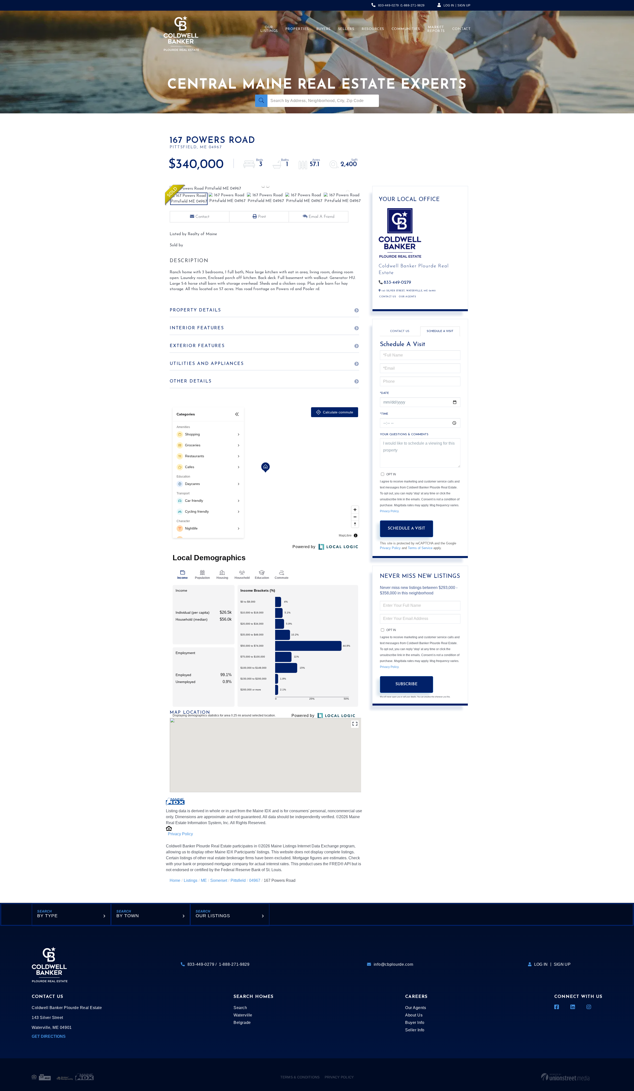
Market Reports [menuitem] (436, 29)
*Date (384, 393)
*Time (384, 413)
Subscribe (407, 684)
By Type (47, 915)
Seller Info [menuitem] (414, 1030)
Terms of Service (420, 548)
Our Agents (407, 296)
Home (175, 880)
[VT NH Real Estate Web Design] (565, 1077)
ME (204, 880)
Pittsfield (238, 880)
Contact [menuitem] (461, 29)
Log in (449, 5)
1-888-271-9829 (413, 5)
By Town (127, 915)
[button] (261, 101)
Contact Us (387, 296)
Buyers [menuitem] (323, 29)
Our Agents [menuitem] (415, 1008)
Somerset (218, 880)
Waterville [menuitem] (243, 1015)
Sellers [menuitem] (346, 29)
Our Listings (213, 915)
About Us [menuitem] (414, 1015)
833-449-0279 (388, 5)
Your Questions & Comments (404, 434)
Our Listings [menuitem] (269, 29)
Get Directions (49, 1036)
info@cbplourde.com (393, 964)
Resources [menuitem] (373, 29)
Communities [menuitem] (406, 29)
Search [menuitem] (240, 1008)
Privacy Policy (180, 834)
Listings (190, 880)
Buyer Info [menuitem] (414, 1022)
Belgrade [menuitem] (242, 1022)
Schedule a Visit (440, 331)
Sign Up (464, 5)
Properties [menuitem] (297, 29)
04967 (254, 880)
